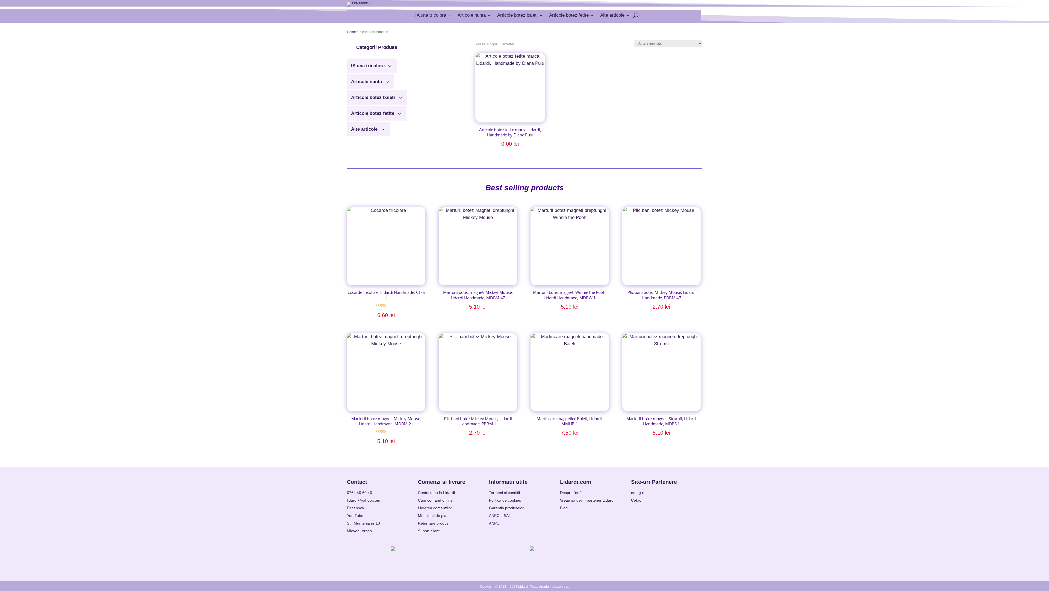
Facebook (355, 508)
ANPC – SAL (500, 515)
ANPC (494, 523)
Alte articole (612, 15)
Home (351, 32)
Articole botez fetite (569, 15)
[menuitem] (372, 63)
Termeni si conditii (504, 492)
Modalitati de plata (434, 515)
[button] (376, 47)
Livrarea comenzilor (435, 508)
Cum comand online (435, 500)
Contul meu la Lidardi (436, 492)
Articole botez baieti (517, 15)
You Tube (355, 515)
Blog (564, 508)
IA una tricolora (430, 15)
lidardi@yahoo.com (363, 500)
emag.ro (638, 492)
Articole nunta (472, 15)
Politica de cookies (505, 500)
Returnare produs (433, 523)
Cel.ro (636, 500)
